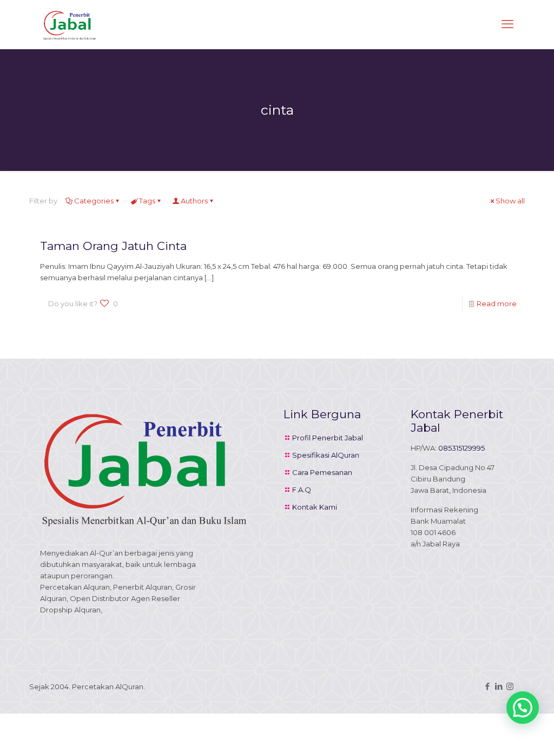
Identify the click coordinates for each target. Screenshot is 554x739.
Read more (497, 303)
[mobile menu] (507, 24)
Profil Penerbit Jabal (327, 437)
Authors (194, 200)
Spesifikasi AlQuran (325, 455)
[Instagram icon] (510, 686)
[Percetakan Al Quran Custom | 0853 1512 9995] (70, 24)
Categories (94, 200)
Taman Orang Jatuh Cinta (113, 246)
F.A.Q (301, 489)
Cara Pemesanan (322, 472)
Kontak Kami (314, 507)
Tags (147, 200)
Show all (510, 200)
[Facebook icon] (487, 686)
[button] (522, 707)
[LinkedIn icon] (498, 686)
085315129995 (461, 448)
